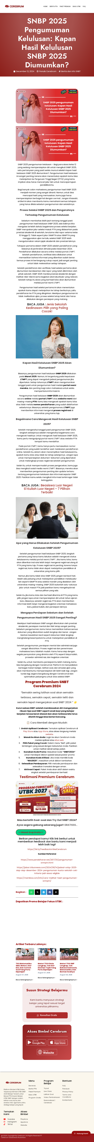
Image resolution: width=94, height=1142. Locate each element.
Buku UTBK (77, 6)
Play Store (28, 731)
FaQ (84, 6)
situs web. (59, 740)
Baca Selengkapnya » (24, 980)
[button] (31, 892)
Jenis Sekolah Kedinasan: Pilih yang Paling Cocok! (47, 307)
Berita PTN (54, 6)
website (49, 734)
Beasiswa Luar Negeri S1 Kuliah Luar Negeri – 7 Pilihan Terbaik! (48, 488)
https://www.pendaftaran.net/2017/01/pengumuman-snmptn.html (47, 861)
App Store (43, 731)
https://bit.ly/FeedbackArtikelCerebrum (47, 849)
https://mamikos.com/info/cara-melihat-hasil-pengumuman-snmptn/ (47, 879)
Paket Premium (65, 6)
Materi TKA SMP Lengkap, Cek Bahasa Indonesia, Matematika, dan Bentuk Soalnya (68, 967)
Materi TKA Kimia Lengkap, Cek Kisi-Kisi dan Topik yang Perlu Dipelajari (47, 966)
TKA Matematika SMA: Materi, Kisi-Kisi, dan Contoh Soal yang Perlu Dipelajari (24, 967)
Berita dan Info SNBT (71, 71)
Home (45, 6)
